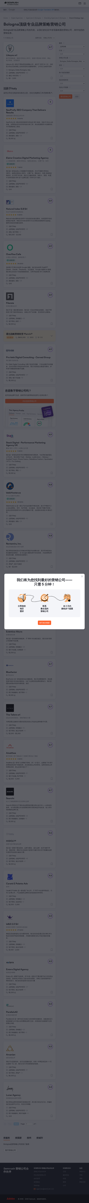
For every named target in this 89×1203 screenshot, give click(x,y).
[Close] (82, 576)
